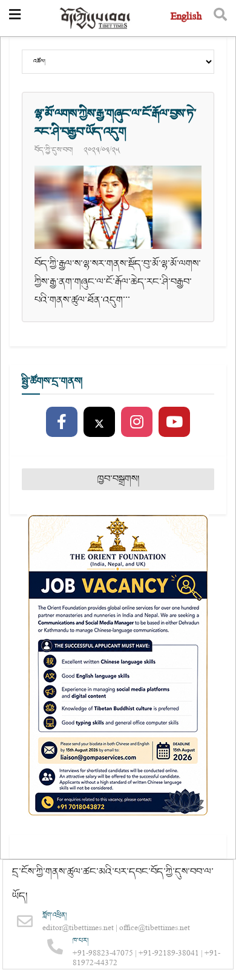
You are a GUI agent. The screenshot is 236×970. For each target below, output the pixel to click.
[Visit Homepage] (95, 18)
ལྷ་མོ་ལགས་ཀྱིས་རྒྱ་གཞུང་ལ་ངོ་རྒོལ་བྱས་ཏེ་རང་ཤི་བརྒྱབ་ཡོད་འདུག (115, 123)
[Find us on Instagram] (136, 422)
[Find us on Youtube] (174, 422)
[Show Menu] (15, 18)
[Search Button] (220, 18)
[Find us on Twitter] (99, 422)
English (186, 17)
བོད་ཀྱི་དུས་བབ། (53, 149)
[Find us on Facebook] (61, 422)
